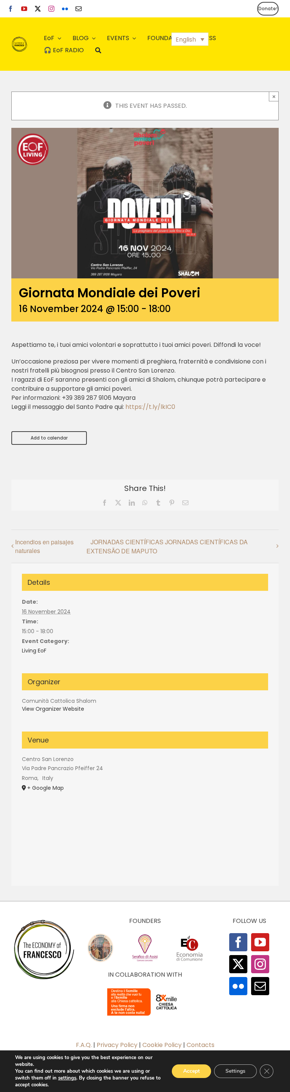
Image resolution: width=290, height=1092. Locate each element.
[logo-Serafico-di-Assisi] (145, 936)
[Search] (98, 50)
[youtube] (24, 9)
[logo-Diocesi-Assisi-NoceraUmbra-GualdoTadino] (100, 936)
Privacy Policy (117, 1045)
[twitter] (38, 9)
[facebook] (11, 9)
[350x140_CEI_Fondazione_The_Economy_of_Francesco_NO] (145, 989)
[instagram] (51, 9)
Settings (235, 1071)
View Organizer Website (53, 709)
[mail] (79, 9)
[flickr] (65, 9)
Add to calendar (49, 438)
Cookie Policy (162, 1045)
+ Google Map (45, 788)
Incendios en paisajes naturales (44, 546)
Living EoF (34, 650)
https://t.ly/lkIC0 (150, 406)
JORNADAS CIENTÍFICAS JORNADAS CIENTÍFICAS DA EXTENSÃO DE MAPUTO (167, 546)
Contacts (200, 1045)
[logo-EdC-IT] (189, 936)
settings (67, 1078)
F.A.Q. (84, 1045)
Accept (191, 1071)
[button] (189, 39)
